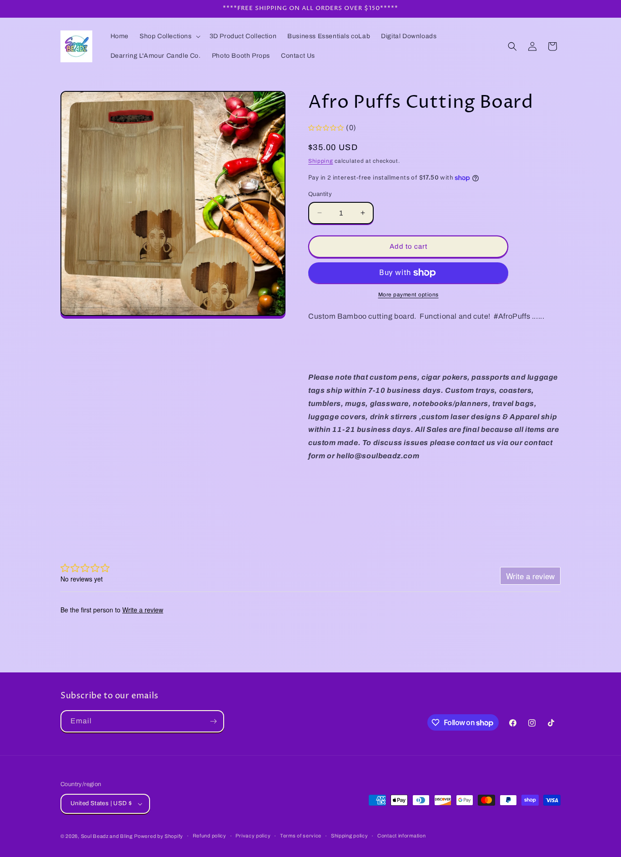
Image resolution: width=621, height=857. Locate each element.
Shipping (320, 161)
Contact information (401, 835)
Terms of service (300, 835)
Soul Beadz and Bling (107, 836)
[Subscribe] (213, 721)
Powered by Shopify (158, 836)
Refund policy (209, 835)
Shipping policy (349, 835)
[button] (169, 36)
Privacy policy (252, 835)
